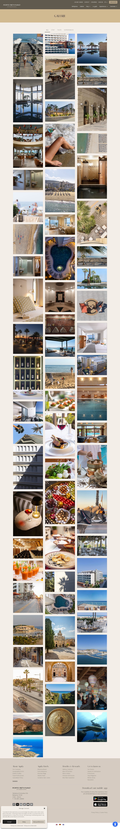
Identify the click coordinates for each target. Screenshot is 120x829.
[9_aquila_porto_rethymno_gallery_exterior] (92, 109)
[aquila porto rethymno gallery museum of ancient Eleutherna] (60, 721)
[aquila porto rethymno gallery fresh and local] (60, 469)
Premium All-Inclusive (68, 775)
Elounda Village (42, 773)
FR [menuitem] (105, 2)
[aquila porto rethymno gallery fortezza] (28, 630)
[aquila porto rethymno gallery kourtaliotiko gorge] (28, 725)
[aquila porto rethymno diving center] (92, 727)
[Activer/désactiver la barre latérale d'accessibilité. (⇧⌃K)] (115, 824)
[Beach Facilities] (28, 239)
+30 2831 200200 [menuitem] (78, 2)
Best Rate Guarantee (68, 778)
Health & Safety (17, 773)
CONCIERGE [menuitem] (94, 2)
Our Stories (91, 769)
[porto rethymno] (92, 49)
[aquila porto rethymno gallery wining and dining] (60, 401)
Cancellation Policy (18, 778)
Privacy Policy (95, 812)
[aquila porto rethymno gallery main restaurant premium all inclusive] (28, 571)
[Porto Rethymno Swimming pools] (60, 44)
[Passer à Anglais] (56, 824)
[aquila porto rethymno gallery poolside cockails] (92, 306)
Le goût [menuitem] (95, 6)
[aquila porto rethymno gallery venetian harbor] (92, 650)
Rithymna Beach (42, 769)
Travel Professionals (18, 775)
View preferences (38, 822)
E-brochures (91, 773)
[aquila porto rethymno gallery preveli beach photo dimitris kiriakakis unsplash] (60, 694)
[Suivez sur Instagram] (31, 804)
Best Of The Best (67, 771)
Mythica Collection (68, 769)
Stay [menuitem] (87, 6)
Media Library (91, 778)
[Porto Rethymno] (60, 111)
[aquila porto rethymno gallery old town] (28, 657)
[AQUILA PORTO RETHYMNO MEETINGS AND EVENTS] (28, 548)
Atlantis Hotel (41, 775)
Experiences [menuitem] (102, 6)
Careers (15, 781)
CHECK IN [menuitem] (100, 2)
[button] (44, 808)
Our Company (16, 769)
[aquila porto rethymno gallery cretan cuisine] (60, 548)
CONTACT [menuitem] (86, 2)
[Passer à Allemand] (60, 824)
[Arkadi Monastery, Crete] (60, 672)
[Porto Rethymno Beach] (28, 55)
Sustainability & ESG (18, 771)
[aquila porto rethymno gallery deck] (28, 513)
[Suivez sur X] (17, 804)
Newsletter (91, 780)
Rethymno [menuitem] (75, 6)
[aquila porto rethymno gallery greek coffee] (92, 466)
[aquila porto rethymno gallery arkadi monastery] (60, 638)
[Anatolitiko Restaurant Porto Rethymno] (28, 146)
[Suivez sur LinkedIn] (21, 804)
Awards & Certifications (94, 771)
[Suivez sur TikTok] (24, 804)
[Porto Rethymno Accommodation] (28, 180)
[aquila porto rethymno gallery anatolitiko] (28, 598)
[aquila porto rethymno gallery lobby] (92, 433)
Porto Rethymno (42, 771)
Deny (24, 822)
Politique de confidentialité (17, 825)
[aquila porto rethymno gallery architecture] (28, 467)
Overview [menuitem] (112, 6)
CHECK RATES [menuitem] (113, 2)
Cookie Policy (103, 812)
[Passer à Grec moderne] (63, 824)
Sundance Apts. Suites (44, 778)
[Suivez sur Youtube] (28, 804)
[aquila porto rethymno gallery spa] (60, 324)
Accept (9, 822)
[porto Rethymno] (60, 604)
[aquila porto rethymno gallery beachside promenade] (28, 691)
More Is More (67, 773)
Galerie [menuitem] (82, 6)
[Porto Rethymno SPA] (60, 297)
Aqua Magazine (92, 775)
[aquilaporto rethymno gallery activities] (92, 512)
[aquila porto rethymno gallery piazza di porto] (28, 207)
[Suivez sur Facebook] (14, 804)
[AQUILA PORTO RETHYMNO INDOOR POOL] (28, 100)
